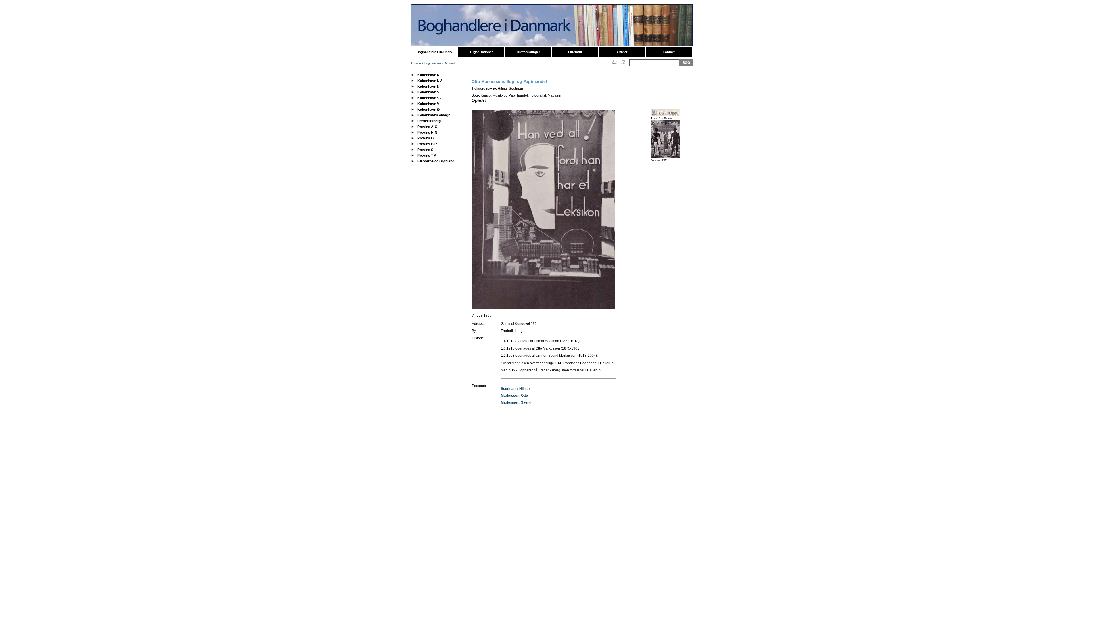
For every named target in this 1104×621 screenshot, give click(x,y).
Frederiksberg (429, 121)
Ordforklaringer (528, 52)
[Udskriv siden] (614, 65)
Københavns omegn (433, 115)
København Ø (428, 110)
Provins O (425, 138)
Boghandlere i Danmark (434, 52)
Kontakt (669, 52)
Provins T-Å (426, 156)
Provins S (425, 150)
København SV (429, 98)
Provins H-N (427, 133)
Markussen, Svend (516, 402)
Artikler (621, 52)
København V (428, 104)
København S (428, 92)
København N (428, 87)
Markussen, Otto (514, 396)
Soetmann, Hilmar (515, 389)
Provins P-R (427, 144)
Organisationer (481, 52)
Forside (416, 63)
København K (428, 75)
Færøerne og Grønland (435, 161)
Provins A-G (427, 127)
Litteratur (575, 52)
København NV (429, 81)
